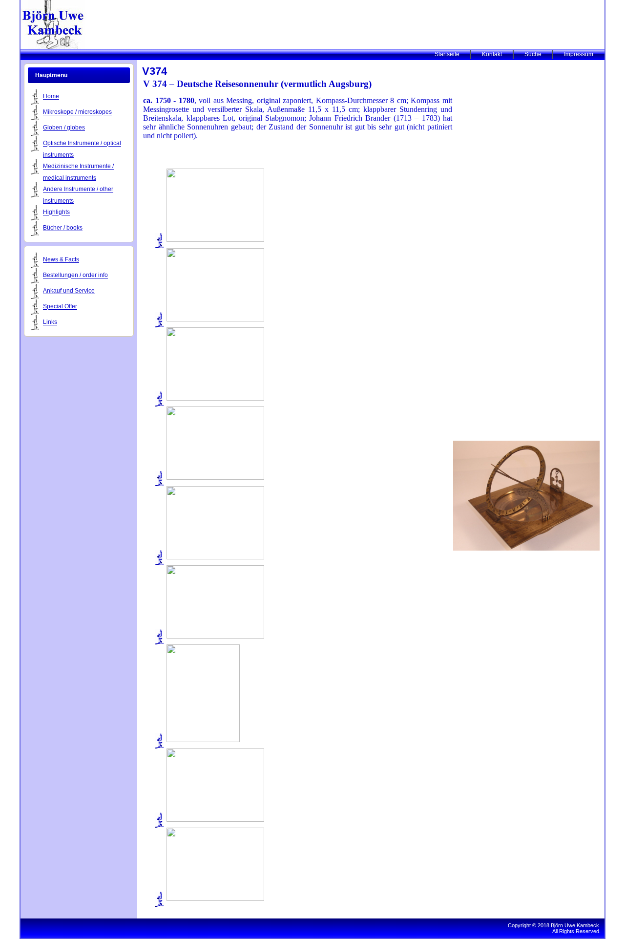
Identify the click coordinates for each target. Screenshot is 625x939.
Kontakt (492, 54)
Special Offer (60, 306)
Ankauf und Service (69, 291)
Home (51, 96)
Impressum (578, 54)
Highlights (56, 212)
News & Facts (61, 259)
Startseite (447, 54)
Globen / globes (64, 128)
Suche (533, 54)
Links (50, 322)
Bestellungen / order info (75, 275)
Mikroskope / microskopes (77, 112)
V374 (154, 71)
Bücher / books (63, 228)
